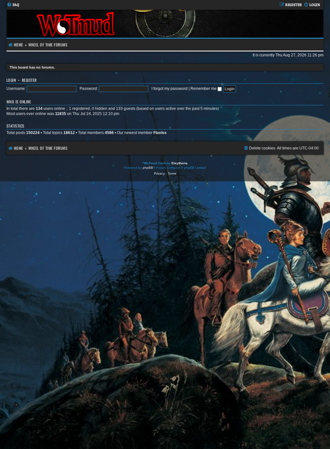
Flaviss (160, 132)
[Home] (76, 23)
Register (29, 80)
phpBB (148, 167)
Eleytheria (179, 163)
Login (11, 80)
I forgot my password (169, 88)
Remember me (204, 88)
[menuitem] (13, 5)
